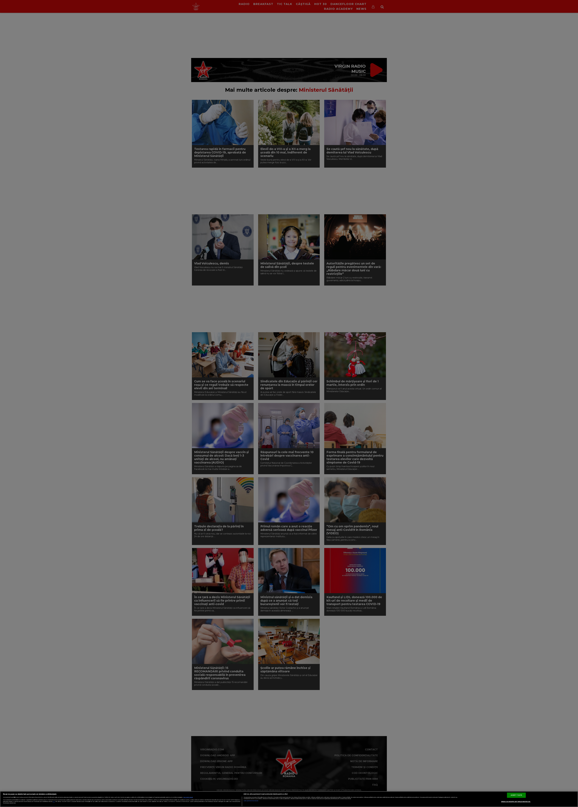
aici (54, 801)
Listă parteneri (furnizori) (251, 800)
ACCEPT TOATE (516, 795)
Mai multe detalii (188, 797)
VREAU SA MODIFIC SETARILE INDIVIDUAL (515, 801)
